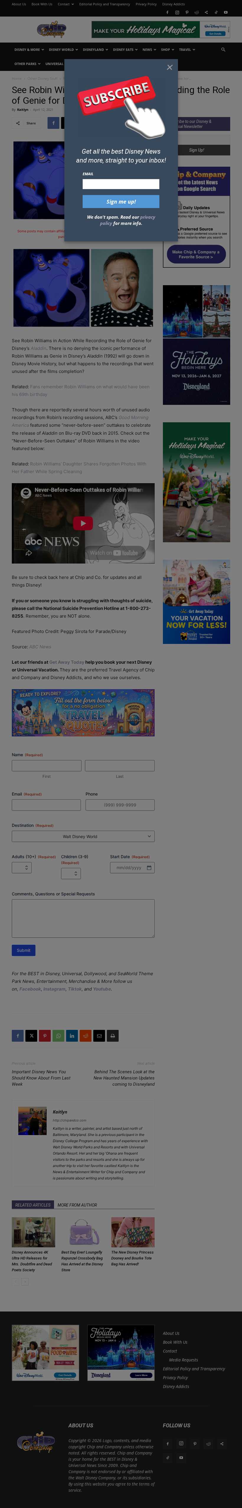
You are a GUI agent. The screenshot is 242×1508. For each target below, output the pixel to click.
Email (88, 173)
